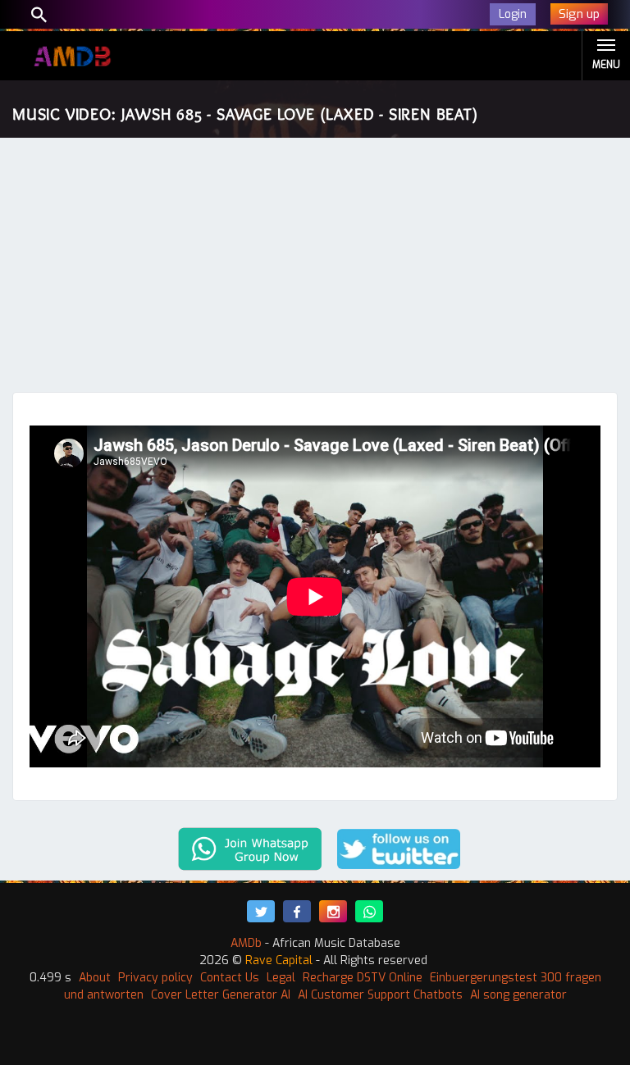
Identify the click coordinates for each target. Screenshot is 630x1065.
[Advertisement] (315, 269)
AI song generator (518, 995)
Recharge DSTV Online (362, 977)
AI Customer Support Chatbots (380, 995)
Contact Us (229, 977)
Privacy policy (155, 977)
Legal (281, 977)
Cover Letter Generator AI (220, 995)
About (95, 977)
